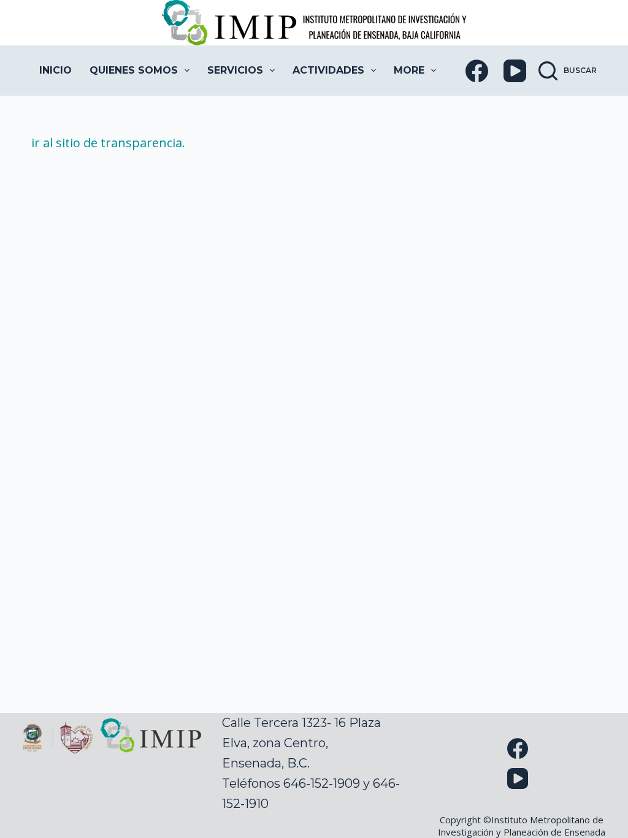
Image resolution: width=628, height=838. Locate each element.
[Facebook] (476, 71)
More (409, 70)
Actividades (328, 70)
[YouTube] (515, 71)
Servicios (235, 70)
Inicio (55, 70)
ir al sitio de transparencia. (108, 142)
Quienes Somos (134, 70)
